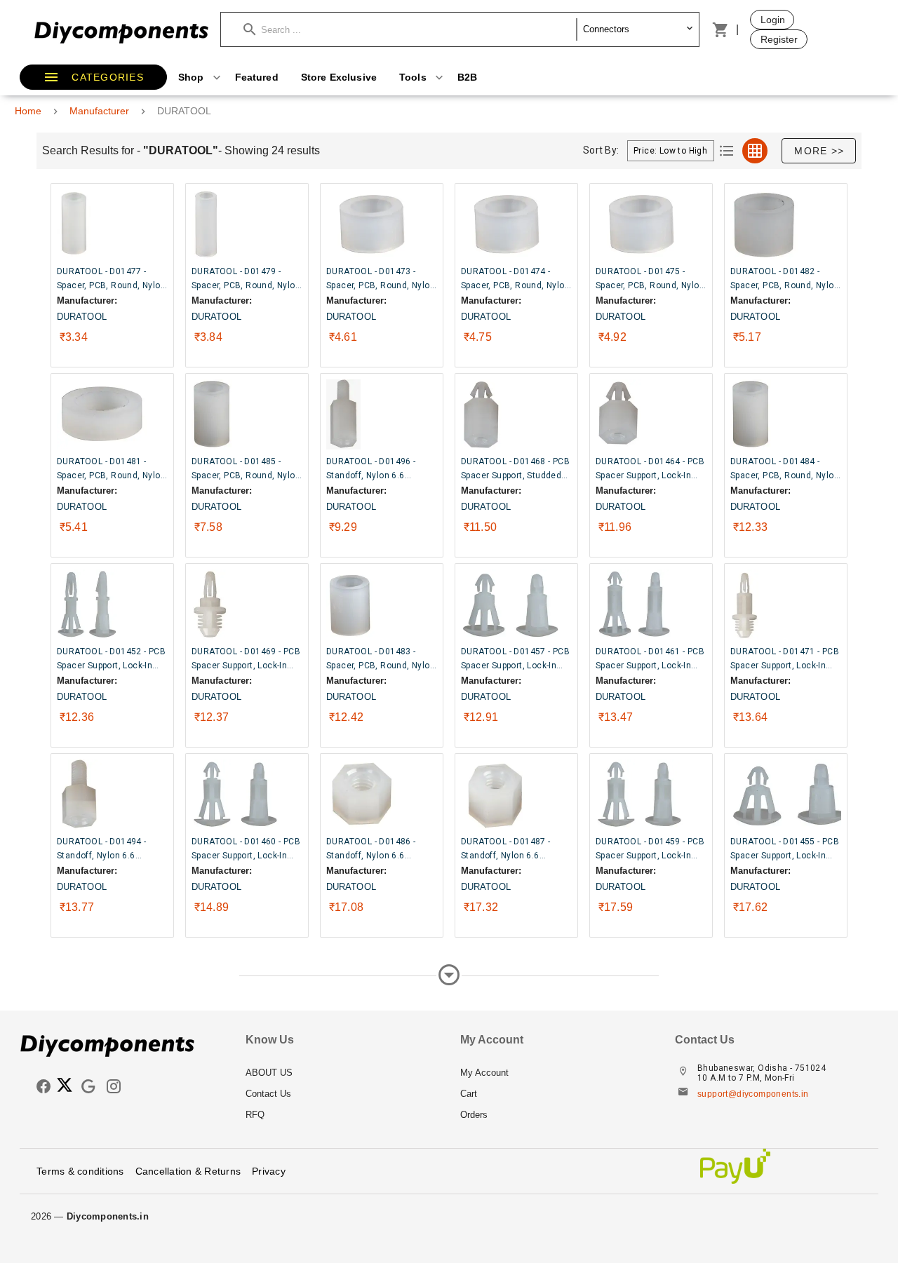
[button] (410, 29)
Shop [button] (192, 77)
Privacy (269, 1171)
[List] (726, 150)
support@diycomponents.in (753, 1094)
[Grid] (755, 150)
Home (28, 110)
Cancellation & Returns (188, 1171)
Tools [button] (414, 77)
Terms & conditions (80, 1171)
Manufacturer (99, 110)
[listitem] (341, 1072)
